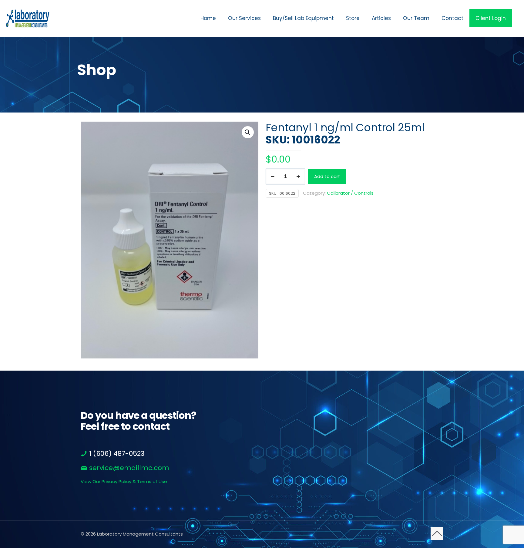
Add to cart (327, 176)
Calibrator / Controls (350, 193)
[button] (248, 132)
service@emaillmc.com (128, 467)
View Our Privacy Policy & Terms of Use (124, 481)
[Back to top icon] (437, 533)
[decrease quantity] (272, 176)
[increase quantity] (298, 176)
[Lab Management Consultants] (27, 18)
